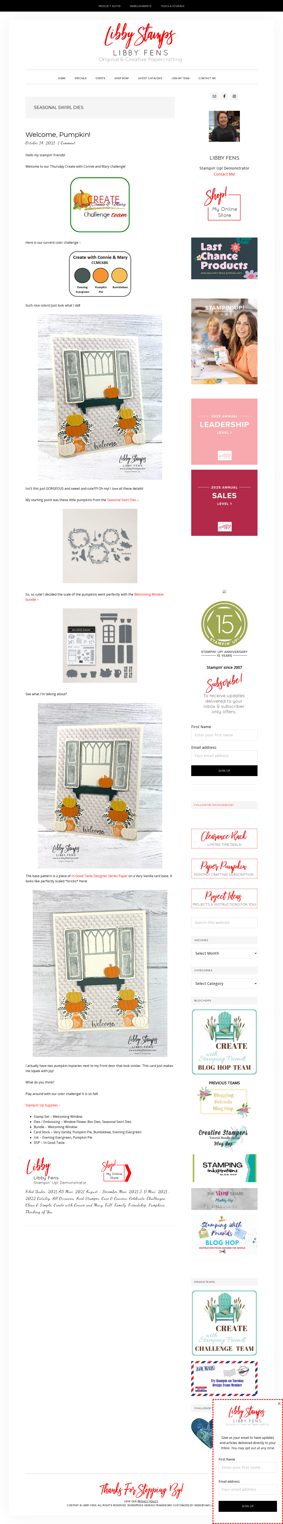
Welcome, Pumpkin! (57, 134)
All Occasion (63, 1198)
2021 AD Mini (60, 1191)
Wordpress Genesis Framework (149, 1505)
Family (120, 1205)
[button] (225, 74)
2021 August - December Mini (101, 1191)
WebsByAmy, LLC (205, 1505)
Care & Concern (114, 1198)
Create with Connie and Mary (78, 1205)
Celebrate (136, 1198)
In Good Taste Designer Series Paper (99, 876)
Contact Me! (224, 174)
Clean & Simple (38, 1205)
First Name (201, 726)
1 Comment (66, 142)
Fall (108, 1205)
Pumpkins (157, 1205)
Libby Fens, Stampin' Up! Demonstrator (141, 44)
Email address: (204, 747)
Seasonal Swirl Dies (121, 500)
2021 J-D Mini (142, 1191)
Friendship (137, 1205)
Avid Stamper (87, 1198)
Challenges (156, 1198)
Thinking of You (39, 1211)
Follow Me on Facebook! (214, 804)
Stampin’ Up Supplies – (42, 1105)
